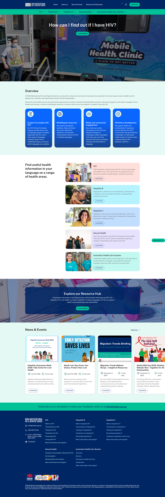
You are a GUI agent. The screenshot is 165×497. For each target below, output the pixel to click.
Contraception (50, 455)
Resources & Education (94, 4)
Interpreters (80, 461)
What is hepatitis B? (83, 423)
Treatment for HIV (51, 432)
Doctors (78, 455)
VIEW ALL (134, 329)
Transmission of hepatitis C (115, 426)
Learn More (83, 307)
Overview (79, 452)
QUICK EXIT (157, 240)
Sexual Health (85, 11)
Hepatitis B (53, 11)
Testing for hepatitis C (114, 429)
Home (55, 4)
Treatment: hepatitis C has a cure (118, 435)
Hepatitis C (68, 11)
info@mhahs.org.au (116, 405)
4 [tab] (87, 75)
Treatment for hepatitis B (85, 432)
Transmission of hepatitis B (85, 426)
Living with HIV (50, 438)
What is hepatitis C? (113, 423)
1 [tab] (80, 74)
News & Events (77, 4)
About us (64, 4)
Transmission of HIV (52, 426)
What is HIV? (49, 423)
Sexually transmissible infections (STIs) (59, 452)
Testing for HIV (50, 429)
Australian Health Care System (110, 11)
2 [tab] (82, 75)
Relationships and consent (54, 458)
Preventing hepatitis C (114, 432)
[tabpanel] (42, 364)
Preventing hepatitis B (83, 435)
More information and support (55, 442)
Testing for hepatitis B (83, 429)
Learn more (99, 177)
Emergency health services (85, 458)
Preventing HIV (50, 435)
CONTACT (134, 4)
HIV (40, 11)
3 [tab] (84, 75)
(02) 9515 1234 (33, 429)
